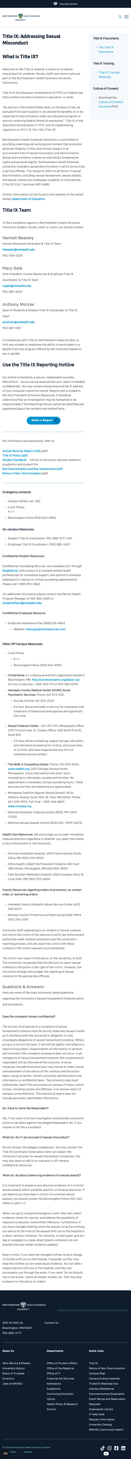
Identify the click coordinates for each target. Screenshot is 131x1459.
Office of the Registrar (60, 1368)
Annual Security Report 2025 (21, 451)
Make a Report (42, 420)
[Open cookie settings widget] (5, 1453)
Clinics (51, 1399)
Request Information (102, 1419)
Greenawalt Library (101, 1409)
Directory (8, 1378)
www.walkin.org (19, 768)
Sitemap (28, 1452)
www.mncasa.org (19, 806)
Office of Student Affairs (62, 1363)
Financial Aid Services (60, 1378)
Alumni (51, 1409)
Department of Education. (29, 199)
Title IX (93, 1363)
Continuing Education (60, 1394)
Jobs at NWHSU (12, 1383)
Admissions (54, 1383)
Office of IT (54, 1373)
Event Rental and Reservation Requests (107, 1402)
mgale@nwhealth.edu (16, 285)
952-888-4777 (12, 1333)
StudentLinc (10, 570)
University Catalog (100, 1424)
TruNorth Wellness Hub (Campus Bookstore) (103, 1386)
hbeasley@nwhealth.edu (18, 249)
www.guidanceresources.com (46, 629)
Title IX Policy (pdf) (15, 455)
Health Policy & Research (62, 1404)
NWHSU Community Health (106, 1429)
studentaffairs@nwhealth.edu (22, 603)
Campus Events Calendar (104, 1378)
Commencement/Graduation (106, 1394)
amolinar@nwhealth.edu (18, 322)
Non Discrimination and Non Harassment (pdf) (32, 469)
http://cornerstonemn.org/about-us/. (56, 679)
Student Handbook (14, 460)
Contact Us (51, 1322)
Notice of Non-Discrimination (22, 473)
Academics (53, 1388)
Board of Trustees (13, 1373)
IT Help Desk (96, 1414)
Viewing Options (67, 3)
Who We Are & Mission (16, 1363)
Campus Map (97, 1373)
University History (13, 1368)
